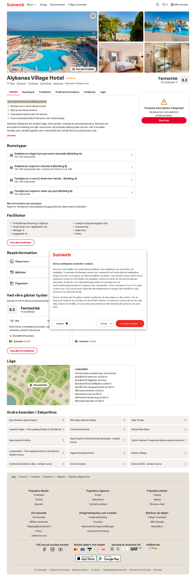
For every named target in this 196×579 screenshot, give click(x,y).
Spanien (38, 504)
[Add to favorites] (93, 16)
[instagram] (52, 550)
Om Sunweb (38, 517)
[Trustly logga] (89, 550)
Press (39, 531)
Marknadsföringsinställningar (98, 526)
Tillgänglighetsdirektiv (39, 526)
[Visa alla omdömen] (173, 80)
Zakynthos (98, 499)
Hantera (60, 323)
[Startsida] (15, 4)
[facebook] (44, 550)
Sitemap (157, 569)
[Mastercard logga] (75, 550)
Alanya (157, 499)
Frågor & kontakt (157, 517)
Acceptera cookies (129, 323)
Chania (157, 494)
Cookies (98, 521)
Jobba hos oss (39, 535)
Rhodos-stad (157, 504)
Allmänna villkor (80, 569)
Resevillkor (157, 526)
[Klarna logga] (103, 550)
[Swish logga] (96, 550)
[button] (52, 42)
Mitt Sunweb (157, 521)
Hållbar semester (38, 521)
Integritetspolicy (98, 517)
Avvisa (104, 323)
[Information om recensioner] (176, 82)
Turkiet (39, 499)
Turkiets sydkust (98, 504)
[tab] (13, 92)
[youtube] (60, 550)
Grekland (39, 494)
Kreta (98, 494)
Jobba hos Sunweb (59, 569)
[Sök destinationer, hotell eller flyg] (157, 4)
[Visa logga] (82, 550)
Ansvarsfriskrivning (98, 531)
